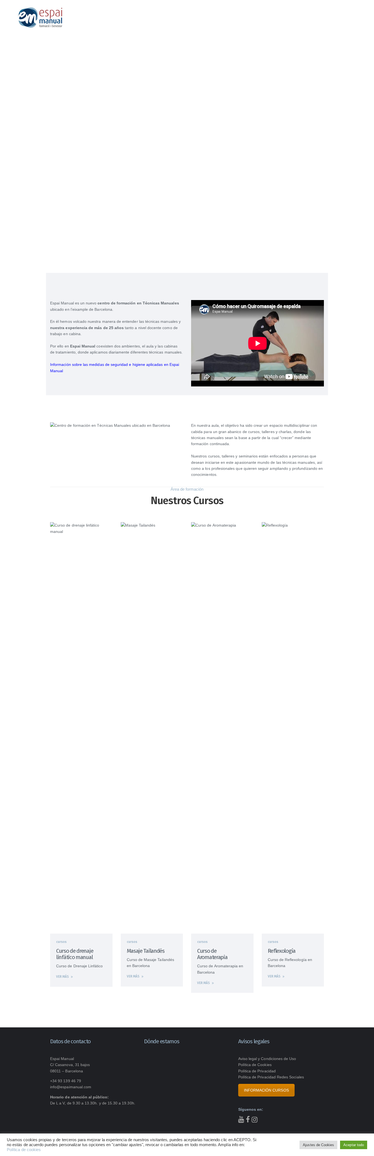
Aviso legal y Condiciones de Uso (267, 1058)
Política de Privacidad (257, 1071)
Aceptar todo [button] (353, 1145)
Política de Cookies (255, 1064)
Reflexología (281, 951)
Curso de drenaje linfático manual (74, 954)
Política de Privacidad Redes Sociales (271, 1077)
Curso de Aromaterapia (212, 954)
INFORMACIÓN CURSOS (266, 1090)
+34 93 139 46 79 (65, 1081)
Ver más (62, 977)
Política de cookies (24, 1149)
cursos (61, 942)
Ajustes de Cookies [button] (318, 1145)
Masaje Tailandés (146, 951)
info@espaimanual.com (70, 1087)
